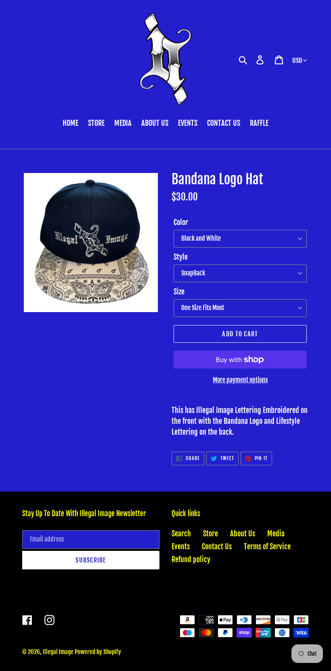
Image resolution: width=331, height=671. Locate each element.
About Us (242, 533)
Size (179, 291)
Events (181, 546)
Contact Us (217, 546)
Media (276, 533)
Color (181, 222)
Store (210, 533)
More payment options (240, 380)
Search (181, 533)
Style (181, 256)
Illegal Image (59, 652)
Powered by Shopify (98, 652)
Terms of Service (267, 546)
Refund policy (191, 559)
